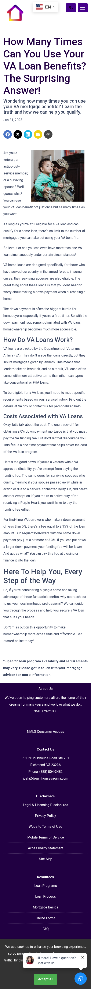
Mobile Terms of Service (45, 837)
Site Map (45, 859)
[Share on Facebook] (7, 134)
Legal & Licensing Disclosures (45, 805)
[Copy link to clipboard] (48, 134)
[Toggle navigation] (83, 7)
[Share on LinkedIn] (28, 134)
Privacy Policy (45, 816)
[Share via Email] (38, 134)
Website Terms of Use (45, 827)
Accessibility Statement (45, 848)
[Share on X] (18, 134)
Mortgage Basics (45, 907)
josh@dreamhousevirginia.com (45, 778)
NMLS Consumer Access (45, 732)
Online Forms (45, 918)
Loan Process (45, 896)
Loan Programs (45, 886)
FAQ (46, 929)
